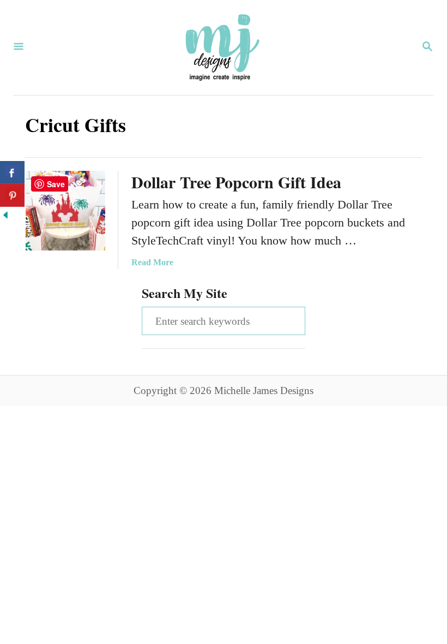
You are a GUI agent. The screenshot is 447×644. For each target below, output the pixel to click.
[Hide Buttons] (5, 216)
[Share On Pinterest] (12, 195)
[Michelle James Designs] (222, 47)
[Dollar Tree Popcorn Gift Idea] (65, 211)
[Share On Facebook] (12, 172)
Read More (152, 262)
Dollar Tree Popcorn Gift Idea (236, 182)
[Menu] (18, 47)
